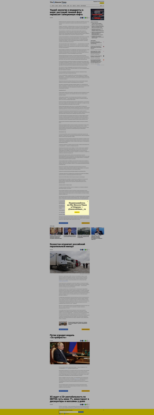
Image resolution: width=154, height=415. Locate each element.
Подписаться (77, 212)
